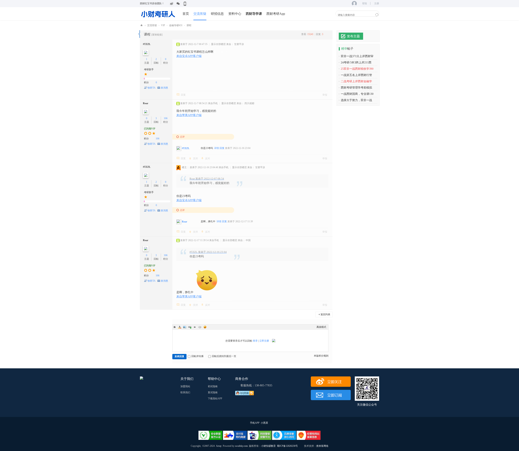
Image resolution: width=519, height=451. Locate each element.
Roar (145, 103)
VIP (163, 25)
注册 (376, 3)
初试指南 (213, 386)
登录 (255, 340)
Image (185, 327)
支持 (195, 158)
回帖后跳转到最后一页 (224, 356)
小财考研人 (141, 25)
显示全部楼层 (218, 44)
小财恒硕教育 (268, 446)
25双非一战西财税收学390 (357, 68)
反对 (207, 158)
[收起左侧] (139, 34)
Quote (195, 327)
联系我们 (185, 392)
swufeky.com (241, 446)
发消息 (164, 87)
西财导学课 (254, 13)
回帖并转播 (197, 356)
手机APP (255, 422)
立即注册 (264, 340)
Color (180, 327)
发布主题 (353, 36)
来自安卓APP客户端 (189, 56)
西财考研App (275, 13)
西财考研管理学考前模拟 (356, 87)
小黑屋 (264, 422)
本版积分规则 (321, 355)
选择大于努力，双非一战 (356, 100)
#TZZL (147, 44)
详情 (216, 148)
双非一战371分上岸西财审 (357, 56)
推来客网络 (322, 446)
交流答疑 (199, 13)
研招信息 (217, 13)
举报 (324, 94)
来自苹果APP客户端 (189, 115)
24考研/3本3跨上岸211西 (356, 62)
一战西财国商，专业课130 (357, 93)
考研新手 (149, 69)
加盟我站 (185, 386)
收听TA (151, 87)
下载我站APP (215, 398)
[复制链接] (157, 34)
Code (200, 327)
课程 (189, 25)
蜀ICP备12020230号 (287, 446)
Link (190, 327)
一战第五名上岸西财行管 (356, 75)
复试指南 (213, 392)
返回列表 (325, 314)
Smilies (205, 327)
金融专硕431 (175, 25)
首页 (185, 13)
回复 (183, 94)
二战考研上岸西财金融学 (356, 81)
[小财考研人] (158, 13)
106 (165, 118)
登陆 (364, 3)
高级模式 (321, 327)
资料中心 (234, 13)
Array (219, 446)
